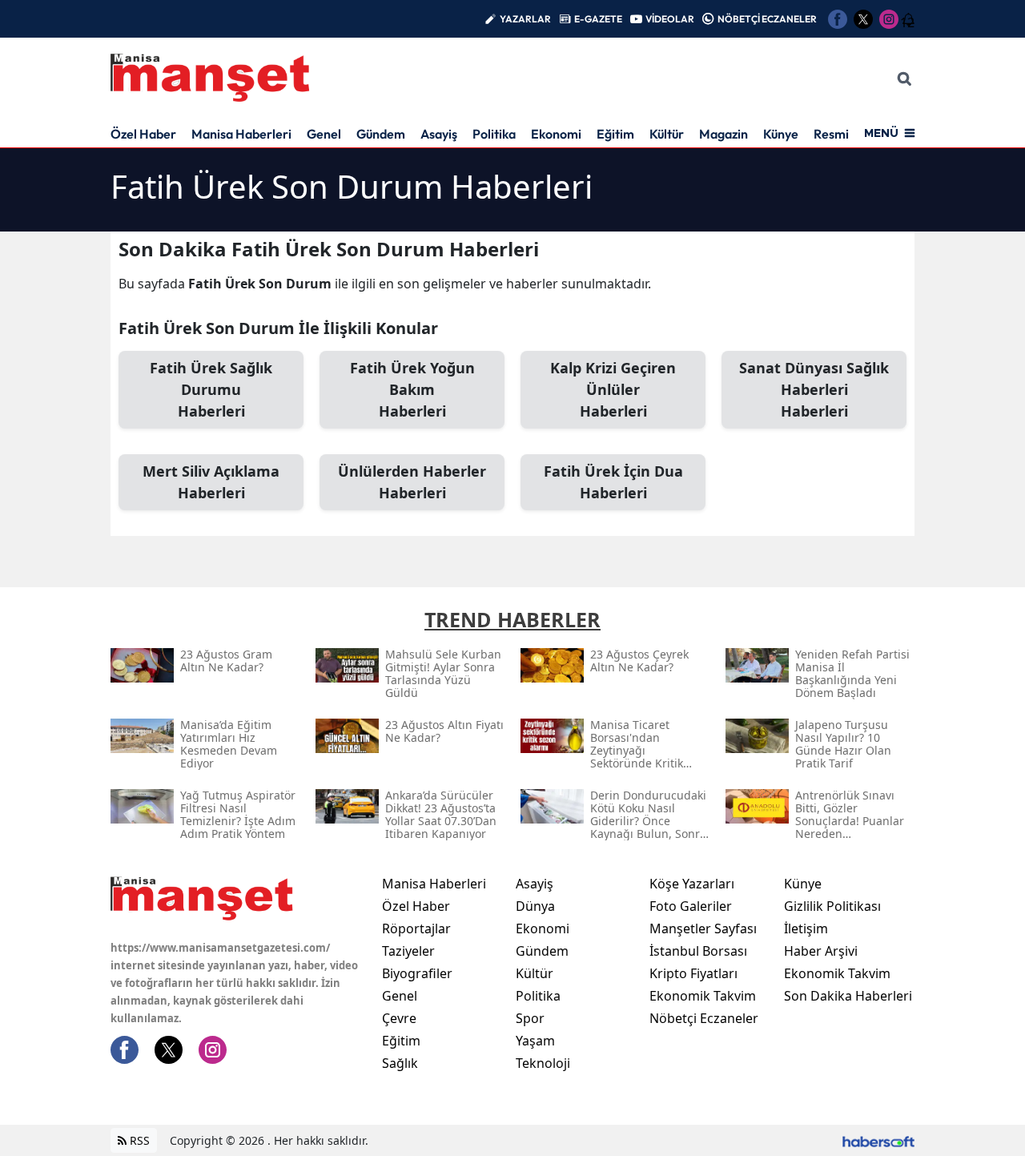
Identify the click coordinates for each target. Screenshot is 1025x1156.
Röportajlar (416, 928)
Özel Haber (143, 134)
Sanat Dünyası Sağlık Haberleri (814, 389)
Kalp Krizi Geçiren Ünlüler (613, 389)
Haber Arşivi (821, 951)
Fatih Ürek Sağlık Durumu (211, 389)
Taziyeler (408, 951)
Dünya (535, 906)
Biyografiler (417, 973)
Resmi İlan (843, 134)
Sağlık (400, 1063)
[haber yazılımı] (878, 1140)
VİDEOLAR (669, 19)
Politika (494, 134)
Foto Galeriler (690, 906)
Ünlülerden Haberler (412, 481)
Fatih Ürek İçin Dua (613, 481)
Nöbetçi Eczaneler (703, 1018)
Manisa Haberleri (241, 134)
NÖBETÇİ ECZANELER (767, 19)
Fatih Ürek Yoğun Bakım (412, 389)
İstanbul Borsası (698, 951)
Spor (530, 1018)
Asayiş (438, 134)
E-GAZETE (598, 19)
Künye (780, 134)
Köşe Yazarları (691, 883)
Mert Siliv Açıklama (211, 481)
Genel (324, 134)
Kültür (666, 134)
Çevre (399, 1018)
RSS (138, 1140)
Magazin (723, 134)
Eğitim (615, 134)
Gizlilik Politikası (832, 906)
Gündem (380, 134)
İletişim (806, 928)
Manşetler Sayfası (703, 928)
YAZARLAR (525, 19)
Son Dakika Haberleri (848, 996)
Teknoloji (543, 1063)
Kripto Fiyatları (693, 973)
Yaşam (535, 1040)
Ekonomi (556, 134)
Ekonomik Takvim (702, 996)
